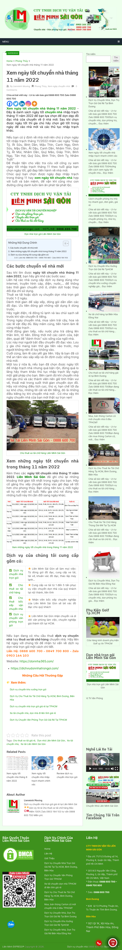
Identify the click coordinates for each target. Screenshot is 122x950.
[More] (34, 103)
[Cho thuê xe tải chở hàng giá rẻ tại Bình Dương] (104, 354)
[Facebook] (9, 103)
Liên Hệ (48, 853)
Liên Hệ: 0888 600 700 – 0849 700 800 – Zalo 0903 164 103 (43, 258)
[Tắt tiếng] (112, 768)
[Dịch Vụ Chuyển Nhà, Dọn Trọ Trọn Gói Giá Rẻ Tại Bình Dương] (104, 82)
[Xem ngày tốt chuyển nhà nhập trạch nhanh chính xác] (104, 138)
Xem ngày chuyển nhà (59, 86)
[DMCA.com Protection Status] (18, 862)
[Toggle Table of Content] (64, 243)
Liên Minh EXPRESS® (13, 946)
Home (10, 61)
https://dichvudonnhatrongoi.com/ (35, 668)
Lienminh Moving (21, 86)
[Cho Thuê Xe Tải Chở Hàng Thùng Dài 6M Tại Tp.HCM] (104, 508)
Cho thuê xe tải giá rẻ (24, 740)
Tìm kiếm (90, 54)
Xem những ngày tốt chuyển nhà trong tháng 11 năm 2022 (39, 251)
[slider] (101, 768)
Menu (5, 41)
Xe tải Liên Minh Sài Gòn (33, 744)
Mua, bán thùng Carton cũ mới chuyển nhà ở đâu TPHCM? (102, 419)
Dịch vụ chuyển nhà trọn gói (16, 574)
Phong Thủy (21, 61)
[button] (102, 762)
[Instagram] (28, 103)
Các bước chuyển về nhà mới (24, 248)
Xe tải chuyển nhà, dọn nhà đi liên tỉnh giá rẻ (33, 713)
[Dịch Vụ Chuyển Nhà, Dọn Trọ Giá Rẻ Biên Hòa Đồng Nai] (104, 562)
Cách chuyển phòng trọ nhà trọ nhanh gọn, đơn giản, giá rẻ (103, 201)
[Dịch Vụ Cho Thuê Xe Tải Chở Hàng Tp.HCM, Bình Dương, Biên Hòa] (104, 454)
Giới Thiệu (49, 858)
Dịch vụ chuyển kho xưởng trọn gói (28, 689)
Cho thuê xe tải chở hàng (16, 588)
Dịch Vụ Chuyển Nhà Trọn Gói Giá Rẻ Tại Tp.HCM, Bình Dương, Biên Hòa (61, 867)
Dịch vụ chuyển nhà (77, 946)
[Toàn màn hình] (116, 768)
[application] (103, 762)
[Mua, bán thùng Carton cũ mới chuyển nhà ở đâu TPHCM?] (104, 405)
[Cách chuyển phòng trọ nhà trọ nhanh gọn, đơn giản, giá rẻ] (104, 186)
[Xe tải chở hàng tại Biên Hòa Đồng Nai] (104, 301)
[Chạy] (90, 768)
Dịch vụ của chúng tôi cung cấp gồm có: (30, 255)
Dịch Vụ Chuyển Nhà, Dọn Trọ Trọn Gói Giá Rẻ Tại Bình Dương (103, 103)
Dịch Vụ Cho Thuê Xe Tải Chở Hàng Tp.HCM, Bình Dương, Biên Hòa (103, 471)
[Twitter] (16, 103)
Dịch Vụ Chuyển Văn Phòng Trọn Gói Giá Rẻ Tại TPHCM (38, 719)
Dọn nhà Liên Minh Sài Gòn (51, 740)
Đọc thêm (104, 123)
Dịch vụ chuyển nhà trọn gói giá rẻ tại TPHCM (33, 706)
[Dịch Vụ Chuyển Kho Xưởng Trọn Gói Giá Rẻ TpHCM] (104, 245)
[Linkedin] (22, 103)
